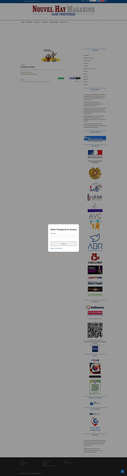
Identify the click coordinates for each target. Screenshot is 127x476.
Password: (53, 233)
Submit (63, 243)
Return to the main (56, 248)
